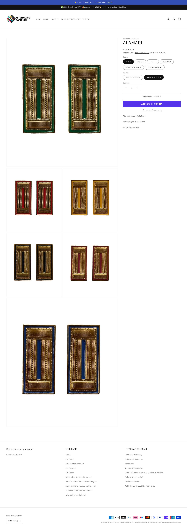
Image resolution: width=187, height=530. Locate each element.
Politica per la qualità (134, 477)
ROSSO (140, 62)
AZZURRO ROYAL (155, 67)
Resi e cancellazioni (14, 455)
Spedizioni (129, 463)
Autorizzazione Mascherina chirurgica (81, 481)
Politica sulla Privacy (133, 455)
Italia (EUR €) (13, 521)
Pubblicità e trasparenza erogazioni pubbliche (144, 472)
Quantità (126, 83)
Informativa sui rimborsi (76, 495)
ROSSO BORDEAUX (133, 67)
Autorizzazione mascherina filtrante (80, 486)
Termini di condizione (134, 468)
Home (68, 455)
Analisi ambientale (132, 481)
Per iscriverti (71, 468)
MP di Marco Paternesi (112, 522)
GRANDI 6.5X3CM (154, 77)
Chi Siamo (70, 472)
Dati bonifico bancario (75, 463)
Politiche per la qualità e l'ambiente (140, 486)
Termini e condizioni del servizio (79, 490)
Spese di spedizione (142, 52)
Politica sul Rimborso (134, 459)
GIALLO (153, 62)
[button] (55, 19)
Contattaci (70, 459)
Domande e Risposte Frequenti (78, 477)
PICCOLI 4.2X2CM (133, 77)
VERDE (128, 62)
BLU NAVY (167, 62)
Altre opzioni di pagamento (151, 110)
